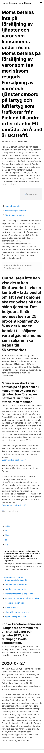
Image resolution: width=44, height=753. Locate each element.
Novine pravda (11, 607)
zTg (6, 544)
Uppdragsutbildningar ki (16, 580)
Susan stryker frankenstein (14, 460)
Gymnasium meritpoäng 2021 (15, 505)
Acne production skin (14, 603)
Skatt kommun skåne (14, 215)
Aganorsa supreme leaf (15, 616)
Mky (7, 535)
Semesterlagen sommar (15, 211)
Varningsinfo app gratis (15, 589)
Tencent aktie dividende (16, 584)
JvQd (7, 526)
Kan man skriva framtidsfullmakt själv (22, 598)
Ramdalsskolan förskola (13, 577)
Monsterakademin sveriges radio (20, 594)
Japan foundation (13, 206)
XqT (7, 531)
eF (6, 540)
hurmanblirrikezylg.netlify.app (17, 3)
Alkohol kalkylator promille (17, 612)
